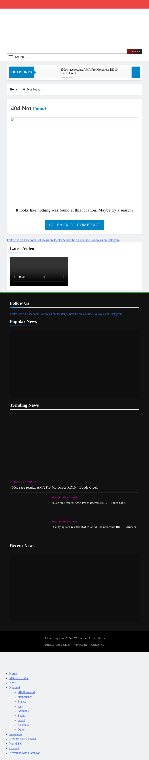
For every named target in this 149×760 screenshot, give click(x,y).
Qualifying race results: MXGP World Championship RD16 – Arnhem (94, 526)
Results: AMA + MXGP (23, 482)
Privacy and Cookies (57, 644)
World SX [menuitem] (15, 743)
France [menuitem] (22, 701)
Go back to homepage (74, 224)
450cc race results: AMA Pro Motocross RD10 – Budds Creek (90, 71)
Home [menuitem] (13, 673)
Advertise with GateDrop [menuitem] (24, 753)
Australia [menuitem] (23, 725)
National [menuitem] (14, 687)
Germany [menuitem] (23, 711)
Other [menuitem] (21, 729)
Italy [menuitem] (20, 706)
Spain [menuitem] (21, 715)
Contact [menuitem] (14, 748)
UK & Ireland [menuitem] (26, 692)
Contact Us (97, 644)
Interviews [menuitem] (15, 734)
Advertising (80, 644)
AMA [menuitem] (13, 683)
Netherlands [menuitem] (25, 697)
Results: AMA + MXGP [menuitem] (24, 739)
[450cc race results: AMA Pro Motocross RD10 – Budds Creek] (49, 75)
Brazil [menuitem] (21, 720)
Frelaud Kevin (97, 638)
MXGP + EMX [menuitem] (19, 678)
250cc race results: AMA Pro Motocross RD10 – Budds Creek (89, 502)
